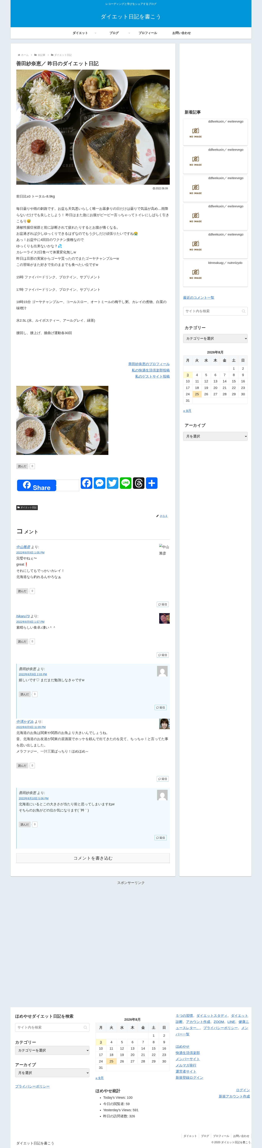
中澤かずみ (25, 722)
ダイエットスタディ (211, 1016)
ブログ (205, 1135)
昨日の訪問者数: (116, 1116)
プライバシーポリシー (32, 1086)
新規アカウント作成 (234, 1096)
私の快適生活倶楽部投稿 (151, 370)
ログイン (243, 1090)
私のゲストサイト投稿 (152, 376)
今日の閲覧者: (114, 1104)
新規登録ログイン (189, 1078)
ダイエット (190, 1135)
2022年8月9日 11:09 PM (31, 727)
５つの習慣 (184, 1016)
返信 (164, 604)
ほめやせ (182, 1046)
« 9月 (187, 411)
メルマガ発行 (186, 1065)
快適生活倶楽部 (188, 1053)
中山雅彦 (23, 547)
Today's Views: (115, 1097)
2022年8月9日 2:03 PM (33, 674)
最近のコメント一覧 (198, 298)
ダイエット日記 (29, 507)
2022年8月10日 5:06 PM (34, 798)
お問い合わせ (241, 1135)
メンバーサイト (188, 1059)
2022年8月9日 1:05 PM (30, 552)
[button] (243, 311)
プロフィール (221, 1135)
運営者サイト (186, 1071)
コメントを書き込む (93, 858)
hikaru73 (23, 616)
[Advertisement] (215, 74)
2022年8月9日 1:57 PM (30, 621)
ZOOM (219, 1022)
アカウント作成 (198, 1022)
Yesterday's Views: (118, 1110)
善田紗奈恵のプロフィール (149, 364)
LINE (231, 1022)
